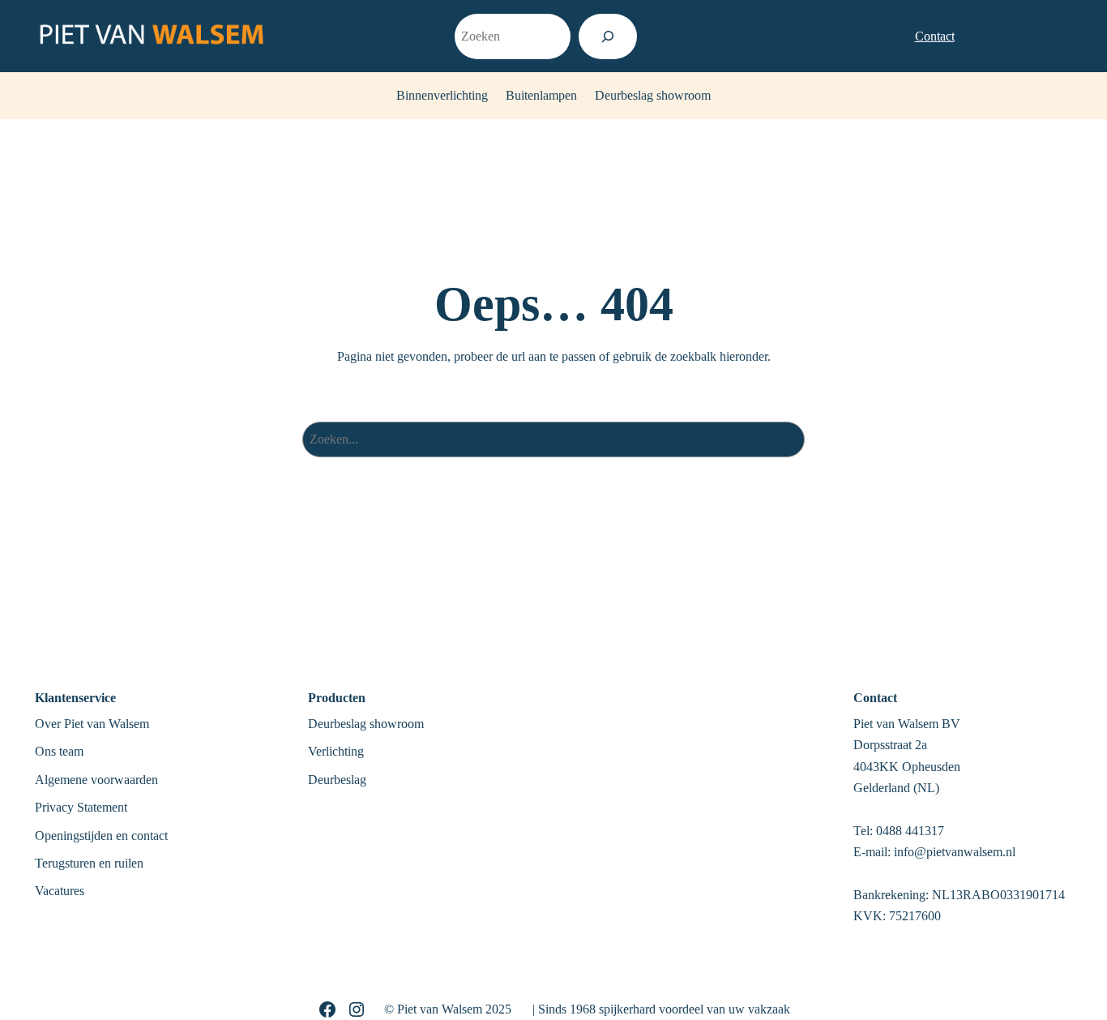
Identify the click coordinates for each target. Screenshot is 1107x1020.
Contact (935, 35)
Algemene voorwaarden (96, 779)
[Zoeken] (608, 36)
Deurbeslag (337, 779)
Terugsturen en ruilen (89, 863)
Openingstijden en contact (101, 835)
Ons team (59, 751)
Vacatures (59, 891)
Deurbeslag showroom (366, 724)
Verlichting (336, 751)
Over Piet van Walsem (92, 724)
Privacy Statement (81, 807)
